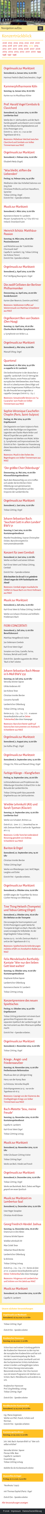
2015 (26, 46)
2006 (38, 49)
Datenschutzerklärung (32, 1511)
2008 (26, 49)
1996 (14, 55)
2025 (10, 43)
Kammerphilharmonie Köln (20, 86)
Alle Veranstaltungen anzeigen (15, 1503)
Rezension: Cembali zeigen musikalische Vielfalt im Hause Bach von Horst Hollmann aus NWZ (22, 590)
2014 (31, 46)
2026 (4, 43)
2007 (32, 49)
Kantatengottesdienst (13, 1432)
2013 (36, 46)
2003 (16, 52)
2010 (15, 49)
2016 (20, 46)
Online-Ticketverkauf (12, 1274)
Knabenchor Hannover (13, 1338)
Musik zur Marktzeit (16, 206)
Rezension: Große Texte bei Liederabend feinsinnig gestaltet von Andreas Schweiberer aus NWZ (21, 838)
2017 (15, 46)
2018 (10, 46)
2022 (26, 43)
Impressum (16, 1511)
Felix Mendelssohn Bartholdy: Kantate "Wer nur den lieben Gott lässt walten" (22, 963)
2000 (33, 52)
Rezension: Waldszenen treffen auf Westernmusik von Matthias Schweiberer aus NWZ (21, 308)
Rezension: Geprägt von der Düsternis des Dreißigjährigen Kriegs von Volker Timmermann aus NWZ (22, 1099)
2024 (16, 43)
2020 (37, 43)
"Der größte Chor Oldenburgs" (22, 468)
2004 (10, 52)
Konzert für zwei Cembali (19, 552)
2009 (20, 49)
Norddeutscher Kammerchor (16, 1406)
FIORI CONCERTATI (15, 625)
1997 (9, 55)
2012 (4, 49)
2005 (4, 52)
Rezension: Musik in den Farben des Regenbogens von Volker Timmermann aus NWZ (22, 458)
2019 (4, 46)
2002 (22, 52)
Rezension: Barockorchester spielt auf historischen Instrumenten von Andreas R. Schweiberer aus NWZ (22, 727)
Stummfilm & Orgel (12, 1476)
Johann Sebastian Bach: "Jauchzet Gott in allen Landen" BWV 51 (22, 522)
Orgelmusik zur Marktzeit (14, 1315)
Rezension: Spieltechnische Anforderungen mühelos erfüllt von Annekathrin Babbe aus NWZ (22, 949)
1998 (4, 55)
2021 (32, 43)
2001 (28, 52)
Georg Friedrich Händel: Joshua (22, 1224)
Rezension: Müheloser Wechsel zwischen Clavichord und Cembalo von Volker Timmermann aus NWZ (21, 142)
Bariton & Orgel (13, 848)
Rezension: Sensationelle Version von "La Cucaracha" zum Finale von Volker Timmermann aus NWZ (21, 401)
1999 (39, 52)
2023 (21, 43)
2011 (10, 49)
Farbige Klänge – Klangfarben (22, 773)
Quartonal (10, 360)
